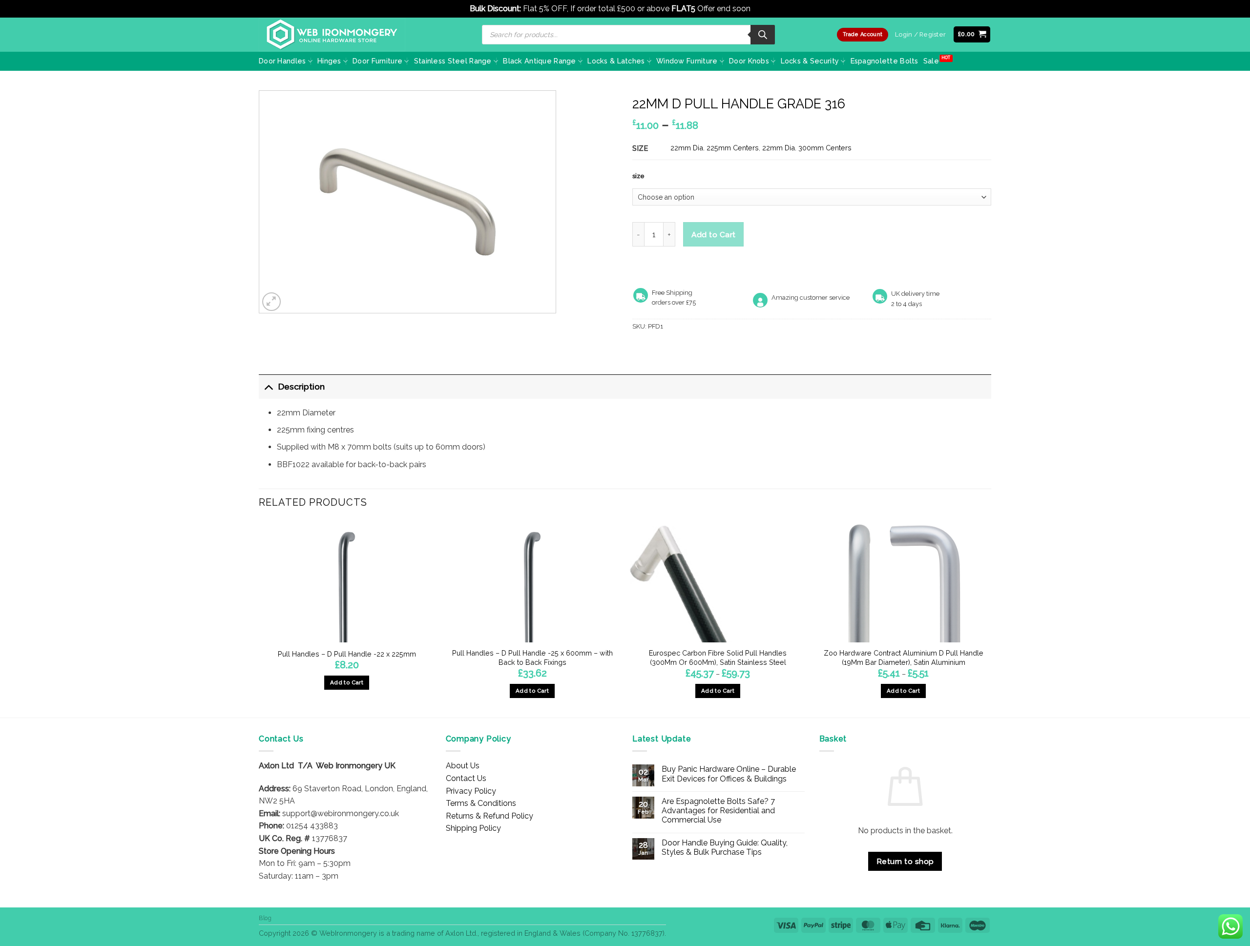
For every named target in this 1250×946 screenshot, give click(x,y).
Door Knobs (749, 61)
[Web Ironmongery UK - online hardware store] (332, 34)
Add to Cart (713, 234)
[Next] (990, 618)
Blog (265, 918)
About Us (462, 765)
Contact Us (466, 778)
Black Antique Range (539, 61)
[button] (972, 34)
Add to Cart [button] (346, 682)
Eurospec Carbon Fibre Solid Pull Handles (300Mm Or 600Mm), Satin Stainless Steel (718, 657)
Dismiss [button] (766, 8)
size (638, 176)
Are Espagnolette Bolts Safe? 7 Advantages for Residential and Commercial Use (718, 810)
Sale (931, 61)
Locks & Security (810, 61)
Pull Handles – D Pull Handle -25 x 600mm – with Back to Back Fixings (532, 657)
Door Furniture (377, 61)
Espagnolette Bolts (884, 61)
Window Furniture (687, 61)
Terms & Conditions (481, 803)
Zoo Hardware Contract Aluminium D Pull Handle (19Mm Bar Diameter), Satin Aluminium (903, 657)
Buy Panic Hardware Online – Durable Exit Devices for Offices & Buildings (729, 773)
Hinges (329, 61)
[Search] (762, 34)
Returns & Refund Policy (489, 816)
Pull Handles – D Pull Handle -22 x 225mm (347, 654)
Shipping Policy (473, 828)
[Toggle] (268, 386)
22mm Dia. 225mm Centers (714, 148)
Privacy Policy (471, 791)
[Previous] (259, 618)
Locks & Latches (616, 61)
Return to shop (905, 861)
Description (301, 386)
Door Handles (282, 61)
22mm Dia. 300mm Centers (807, 148)
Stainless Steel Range (453, 61)
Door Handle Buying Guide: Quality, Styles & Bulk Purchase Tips (725, 847)
